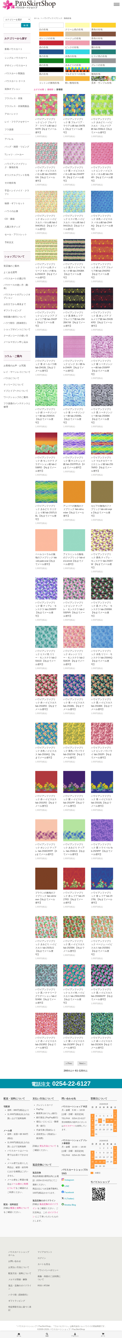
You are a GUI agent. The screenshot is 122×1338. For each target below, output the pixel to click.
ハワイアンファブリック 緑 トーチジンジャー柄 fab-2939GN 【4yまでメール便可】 (46, 416)
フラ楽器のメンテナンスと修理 (17, 405)
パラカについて (11, 378)
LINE (66, 1186)
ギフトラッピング (12, 310)
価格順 (50, 89)
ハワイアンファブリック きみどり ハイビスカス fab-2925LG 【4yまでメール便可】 (46, 948)
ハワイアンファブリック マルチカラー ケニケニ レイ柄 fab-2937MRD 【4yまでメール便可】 (102, 464)
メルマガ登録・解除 (17, 1279)
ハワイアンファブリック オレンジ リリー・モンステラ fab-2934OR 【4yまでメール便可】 (73, 658)
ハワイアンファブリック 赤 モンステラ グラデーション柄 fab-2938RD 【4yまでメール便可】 (46, 464)
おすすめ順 (39, 89)
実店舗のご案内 (11, 266)
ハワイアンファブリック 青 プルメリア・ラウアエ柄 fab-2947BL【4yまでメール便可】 (74, 126)
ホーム (36, 18)
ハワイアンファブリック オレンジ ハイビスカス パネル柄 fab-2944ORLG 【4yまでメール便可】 (46, 222)
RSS (40, 1285)
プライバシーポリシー (48, 1270)
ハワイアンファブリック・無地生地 (57, 18)
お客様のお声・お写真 (15, 365)
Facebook (69, 1192)
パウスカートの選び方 (15, 278)
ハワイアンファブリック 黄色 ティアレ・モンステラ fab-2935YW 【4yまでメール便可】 (102, 561)
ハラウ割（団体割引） (18, 1295)
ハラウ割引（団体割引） (16, 323)
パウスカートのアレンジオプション (17, 296)
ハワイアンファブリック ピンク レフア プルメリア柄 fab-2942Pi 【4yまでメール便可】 (46, 319)
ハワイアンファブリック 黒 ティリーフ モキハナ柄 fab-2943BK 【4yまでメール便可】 (74, 271)
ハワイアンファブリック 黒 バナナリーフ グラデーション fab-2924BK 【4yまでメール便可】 (46, 996)
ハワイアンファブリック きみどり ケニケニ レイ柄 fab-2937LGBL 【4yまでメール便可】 (46, 512)
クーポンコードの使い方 (16, 335)
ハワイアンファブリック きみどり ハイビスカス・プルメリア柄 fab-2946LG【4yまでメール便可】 (101, 126)
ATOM (47, 1285)
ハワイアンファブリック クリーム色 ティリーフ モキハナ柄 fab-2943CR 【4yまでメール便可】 (46, 271)
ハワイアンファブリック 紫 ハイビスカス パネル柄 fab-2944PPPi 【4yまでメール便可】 (74, 174)
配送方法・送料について (19, 1273)
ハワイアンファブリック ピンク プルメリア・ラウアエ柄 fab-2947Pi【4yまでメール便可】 (46, 126)
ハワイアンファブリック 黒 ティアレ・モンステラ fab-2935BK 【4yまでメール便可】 (101, 609)
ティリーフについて (14, 384)
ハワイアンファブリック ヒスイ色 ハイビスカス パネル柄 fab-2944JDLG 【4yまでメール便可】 (74, 222)
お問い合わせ (14, 1261)
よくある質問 (10, 272)
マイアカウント (45, 1252)
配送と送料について (19, 1208)
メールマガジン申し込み (16, 342)
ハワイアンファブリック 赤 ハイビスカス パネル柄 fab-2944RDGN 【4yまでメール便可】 (46, 174)
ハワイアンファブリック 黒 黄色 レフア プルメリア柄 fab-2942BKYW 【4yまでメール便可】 (74, 319)
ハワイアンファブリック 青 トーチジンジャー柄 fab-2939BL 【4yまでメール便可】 (74, 416)
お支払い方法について (18, 1267)
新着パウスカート (13, 49)
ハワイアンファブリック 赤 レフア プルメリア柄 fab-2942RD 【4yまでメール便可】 (102, 271)
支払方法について (47, 1146)
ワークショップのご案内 (16, 397)
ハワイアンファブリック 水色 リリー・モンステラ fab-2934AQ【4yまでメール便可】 (101, 658)
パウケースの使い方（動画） (16, 287)
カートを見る (44, 1264)
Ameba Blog (70, 1205)
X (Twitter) (69, 1198)
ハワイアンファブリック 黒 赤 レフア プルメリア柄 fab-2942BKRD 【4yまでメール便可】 (102, 319)
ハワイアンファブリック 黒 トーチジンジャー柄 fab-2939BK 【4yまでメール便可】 (101, 416)
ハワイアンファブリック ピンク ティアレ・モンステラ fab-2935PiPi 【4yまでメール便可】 (74, 609)
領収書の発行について (15, 316)
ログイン (42, 1258)
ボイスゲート (69, 1126)
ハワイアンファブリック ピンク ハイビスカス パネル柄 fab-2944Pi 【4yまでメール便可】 (102, 174)
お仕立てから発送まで (15, 304)
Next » (82, 1063)
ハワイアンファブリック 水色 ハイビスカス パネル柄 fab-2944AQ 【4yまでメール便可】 (102, 222)
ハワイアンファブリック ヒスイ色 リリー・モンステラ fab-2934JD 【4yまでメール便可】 (45, 658)
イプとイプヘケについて (16, 390)
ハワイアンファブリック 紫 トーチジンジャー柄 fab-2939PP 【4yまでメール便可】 (101, 367)
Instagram (69, 1180)
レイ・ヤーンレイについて (17, 372)
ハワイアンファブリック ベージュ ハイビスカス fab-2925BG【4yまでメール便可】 (101, 948)
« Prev (69, 1063)
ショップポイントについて (17, 329)
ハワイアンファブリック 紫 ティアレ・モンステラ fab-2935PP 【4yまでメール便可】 (46, 609)
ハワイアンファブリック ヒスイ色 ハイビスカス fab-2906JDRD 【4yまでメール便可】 (74, 996)
